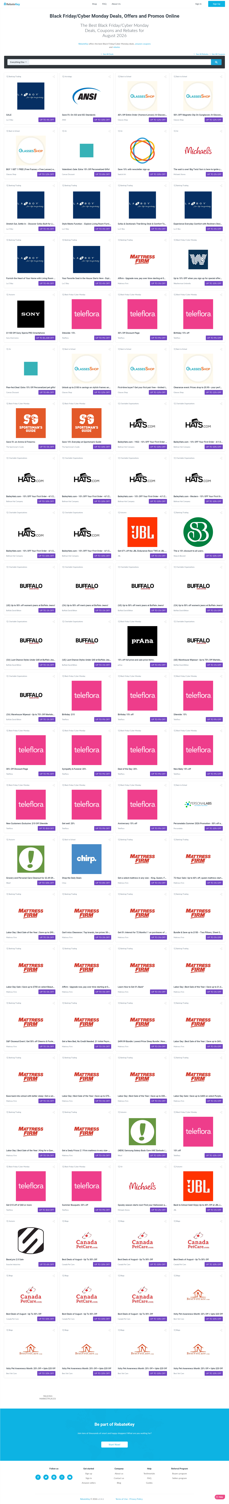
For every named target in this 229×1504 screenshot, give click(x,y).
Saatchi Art (122, 174)
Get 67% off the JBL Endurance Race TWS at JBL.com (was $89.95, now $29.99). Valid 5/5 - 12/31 (164, 551)
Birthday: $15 (68, 714)
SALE (8, 115)
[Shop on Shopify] (172, 1399)
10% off (177, 1150)
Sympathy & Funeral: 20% (74, 769)
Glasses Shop (123, 120)
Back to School (125, 76)
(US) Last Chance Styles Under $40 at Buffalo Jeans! (87, 660)
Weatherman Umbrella (182, 283)
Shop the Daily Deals (72, 878)
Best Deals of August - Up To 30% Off (79, 1259)
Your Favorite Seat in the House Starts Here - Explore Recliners (92, 278)
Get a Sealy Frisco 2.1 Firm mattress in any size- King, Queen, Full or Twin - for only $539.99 (105, 1150)
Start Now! (114, 1444)
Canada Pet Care (68, 1264)
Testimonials (149, 1473)
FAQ (104, 4)
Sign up (88, 1473)
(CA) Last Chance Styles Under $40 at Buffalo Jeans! (31, 660)
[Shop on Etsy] (150, 1399)
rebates (116, 47)
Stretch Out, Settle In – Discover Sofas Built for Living (31, 224)
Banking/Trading (15, 76)
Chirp (64, 883)
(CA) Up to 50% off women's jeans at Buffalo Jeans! (198, 605)
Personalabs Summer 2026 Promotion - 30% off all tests (200, 823)
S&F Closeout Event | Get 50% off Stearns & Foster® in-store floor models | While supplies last (50, 1041)
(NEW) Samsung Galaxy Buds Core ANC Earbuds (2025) (144, 1150)
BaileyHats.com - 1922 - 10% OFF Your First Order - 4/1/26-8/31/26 (149, 442)
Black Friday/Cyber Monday (186, 240)
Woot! (8, 883)
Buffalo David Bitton (13, 610)
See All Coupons (218, 54)
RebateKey (83, 43)
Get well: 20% (68, 823)
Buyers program (179, 1473)
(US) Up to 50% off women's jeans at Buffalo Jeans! (30, 605)
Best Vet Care (179, 1319)
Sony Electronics (12, 338)
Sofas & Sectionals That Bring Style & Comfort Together (144, 224)
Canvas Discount (68, 174)
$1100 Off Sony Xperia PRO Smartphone (25, 333)
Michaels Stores (180, 174)
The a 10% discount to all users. (189, 551)
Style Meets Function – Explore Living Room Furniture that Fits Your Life (96, 224)
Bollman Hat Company (126, 447)
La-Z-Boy (9, 120)
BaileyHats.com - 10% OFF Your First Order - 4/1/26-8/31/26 (34, 496)
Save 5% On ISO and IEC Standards (78, 115)
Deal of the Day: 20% (127, 769)
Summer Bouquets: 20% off (75, 1205)
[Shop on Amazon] (105, 1399)
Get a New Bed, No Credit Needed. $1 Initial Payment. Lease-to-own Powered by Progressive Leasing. (110, 1041)
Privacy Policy (136, 1499)
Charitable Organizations (129, 403)
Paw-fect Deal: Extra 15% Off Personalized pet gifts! (30, 387)
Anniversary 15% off (127, 823)
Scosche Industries (13, 1264)
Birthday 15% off (181, 333)
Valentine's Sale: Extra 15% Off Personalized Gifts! (86, 169)
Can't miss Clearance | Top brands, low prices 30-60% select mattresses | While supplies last (105, 932)
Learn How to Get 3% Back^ (131, 987)
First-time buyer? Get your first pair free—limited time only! (146, 387)
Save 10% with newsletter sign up (134, 169)
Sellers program (179, 1478)
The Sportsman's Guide (15, 447)
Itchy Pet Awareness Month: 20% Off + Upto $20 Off (198, 1314)
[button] (53, 76)
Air (66, 131)
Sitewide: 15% (68, 333)
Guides (149, 1482)
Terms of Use (122, 1499)
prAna (120, 665)
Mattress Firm (123, 283)
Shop (94, 4)
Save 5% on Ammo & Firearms (20, 442)
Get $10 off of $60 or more (19, 1205)
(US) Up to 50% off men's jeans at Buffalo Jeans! (141, 605)
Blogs (67, 1221)
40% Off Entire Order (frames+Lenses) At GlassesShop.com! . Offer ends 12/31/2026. (158, 115)
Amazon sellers (89, 1482)
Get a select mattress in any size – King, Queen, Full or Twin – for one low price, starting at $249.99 (165, 878)
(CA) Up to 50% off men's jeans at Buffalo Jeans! (85, 605)
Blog (119, 1482)
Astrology (68, 76)
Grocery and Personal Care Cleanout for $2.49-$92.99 (32, 878)
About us (119, 1473)
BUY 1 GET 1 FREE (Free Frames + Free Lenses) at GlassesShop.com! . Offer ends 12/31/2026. (51, 169)
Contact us (119, 1478)
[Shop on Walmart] (83, 1399)
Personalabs (178, 828)
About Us (116, 4)
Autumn (12, 295)
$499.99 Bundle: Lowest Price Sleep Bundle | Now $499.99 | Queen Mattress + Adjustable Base (163, 1041)
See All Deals (107, 54)
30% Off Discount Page (129, 333)
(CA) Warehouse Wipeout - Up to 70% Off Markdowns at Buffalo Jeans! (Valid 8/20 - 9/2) (48, 714)
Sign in (89, 1478)
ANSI (64, 120)
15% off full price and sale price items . (136, 660)
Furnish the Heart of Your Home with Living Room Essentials (34, 278)
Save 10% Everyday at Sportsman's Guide (81, 442)
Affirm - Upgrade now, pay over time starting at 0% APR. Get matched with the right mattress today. (165, 278)
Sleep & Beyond (179, 556)
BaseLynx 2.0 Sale (15, 1259)
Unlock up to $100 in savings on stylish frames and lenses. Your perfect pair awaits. (101, 387)
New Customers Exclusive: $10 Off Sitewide (27, 823)
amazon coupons (143, 43)
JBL (119, 556)
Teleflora (65, 338)
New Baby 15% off (182, 769)
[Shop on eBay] (128, 1399)
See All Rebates (202, 54)
